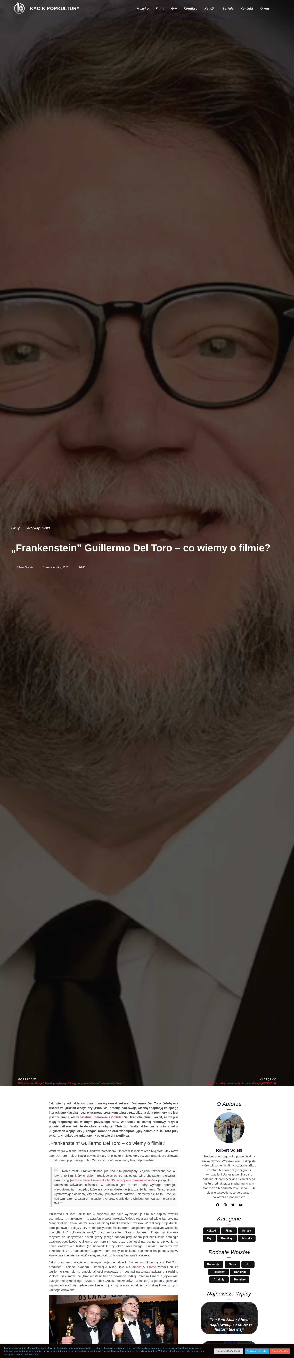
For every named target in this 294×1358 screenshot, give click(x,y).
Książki (210, 8)
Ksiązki (211, 1230)
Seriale (228, 8)
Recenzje (213, 1264)
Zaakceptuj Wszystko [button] (257, 1351)
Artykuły (38, 528)
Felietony (219, 1271)
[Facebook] (217, 1205)
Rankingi (239, 1271)
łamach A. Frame (164, 1291)
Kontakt (247, 8)
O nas (265, 8)
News (54, 528)
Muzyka (143, 8)
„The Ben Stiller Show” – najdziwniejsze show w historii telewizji (229, 1324)
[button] (280, 8)
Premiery (239, 1279)
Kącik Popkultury (58, 8)
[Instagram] (225, 1205)
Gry (174, 8)
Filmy (160, 8)
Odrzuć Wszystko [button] (280, 1351)
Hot (247, 1264)
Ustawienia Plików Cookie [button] (228, 1351)
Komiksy (191, 8)
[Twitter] (233, 1205)
